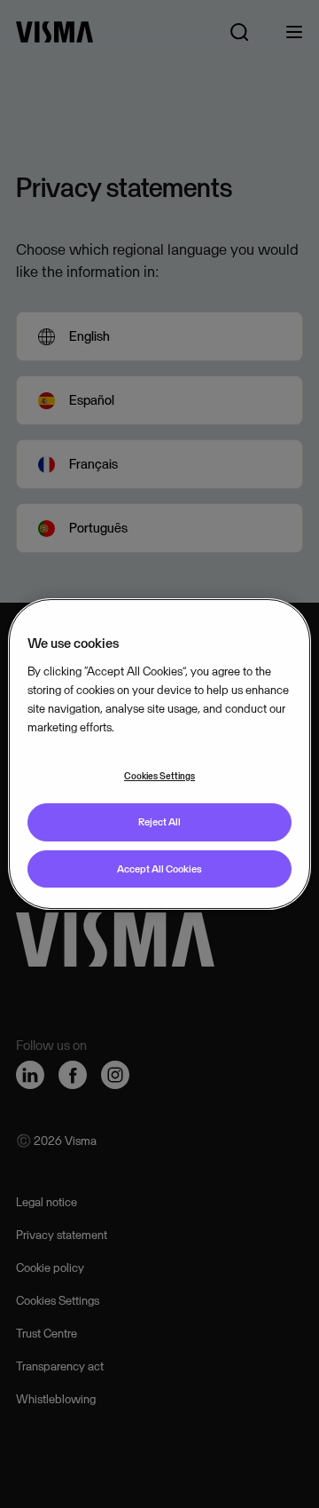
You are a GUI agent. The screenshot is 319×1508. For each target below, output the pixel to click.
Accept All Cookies (159, 869)
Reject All (159, 822)
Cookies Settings (159, 776)
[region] (159, 754)
